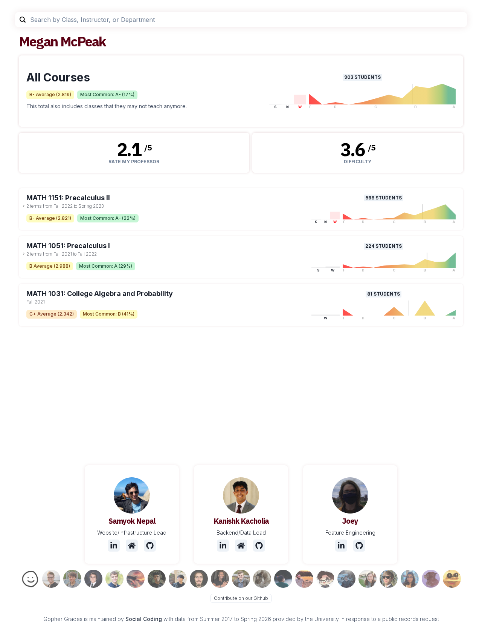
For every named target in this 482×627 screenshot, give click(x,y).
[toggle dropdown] (23, 205)
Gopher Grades (62, 619)
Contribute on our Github (241, 598)
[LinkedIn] (114, 546)
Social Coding (143, 619)
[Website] (132, 546)
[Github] (150, 546)
